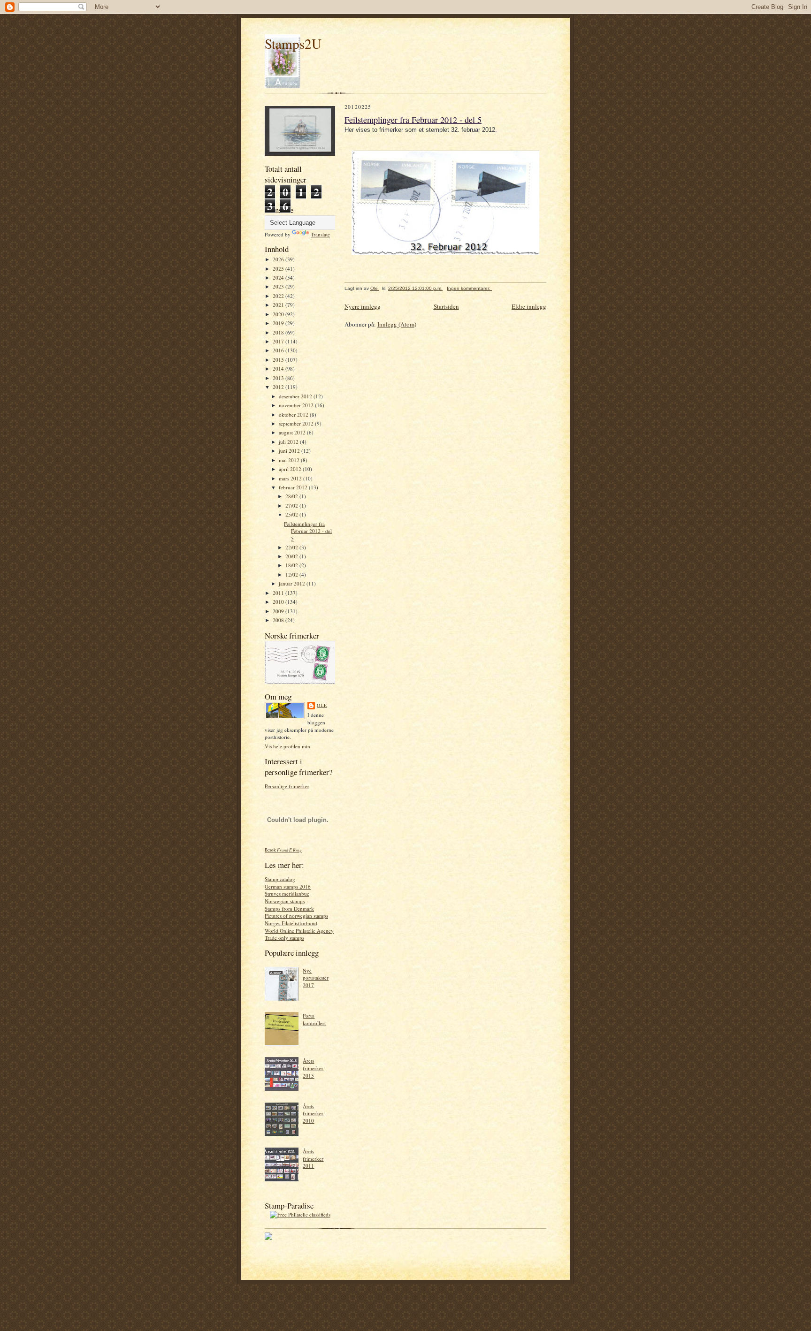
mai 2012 (290, 460)
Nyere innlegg (362, 306)
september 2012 (297, 423)
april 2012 (291, 468)
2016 (279, 350)
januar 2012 (292, 583)
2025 (279, 268)
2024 (279, 277)
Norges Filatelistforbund (291, 923)
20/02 (292, 556)
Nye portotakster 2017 (316, 978)
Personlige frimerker (287, 786)
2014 (279, 368)
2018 (279, 332)
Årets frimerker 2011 (313, 1158)
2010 (279, 601)
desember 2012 (296, 396)
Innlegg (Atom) (396, 324)
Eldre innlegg (529, 306)
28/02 (292, 496)
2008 (279, 620)
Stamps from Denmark (289, 908)
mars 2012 (291, 478)
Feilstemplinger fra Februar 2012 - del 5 (308, 531)
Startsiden (446, 306)
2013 (279, 377)
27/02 (292, 505)
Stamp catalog (280, 878)
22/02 (292, 547)
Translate (320, 234)
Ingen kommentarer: (469, 288)
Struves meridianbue (287, 893)
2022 (279, 295)
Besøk (283, 850)
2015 (279, 359)
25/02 (292, 514)
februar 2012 (294, 487)
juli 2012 (289, 441)
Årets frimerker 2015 (313, 1068)
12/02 (292, 574)
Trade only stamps (284, 937)
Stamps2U (293, 43)
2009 (279, 611)
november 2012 (297, 405)
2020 (279, 314)
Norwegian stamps (285, 901)
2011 (279, 592)
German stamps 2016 (288, 886)
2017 (279, 341)
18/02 (292, 565)
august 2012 (293, 432)
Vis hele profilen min (287, 746)
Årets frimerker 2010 (313, 1113)
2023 (279, 286)
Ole (322, 705)
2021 (279, 304)
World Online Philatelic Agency (299, 930)
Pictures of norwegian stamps (296, 915)
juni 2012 (290, 450)
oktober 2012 (294, 414)
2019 (279, 323)
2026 (279, 259)
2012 (279, 386)
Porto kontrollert (314, 1019)
